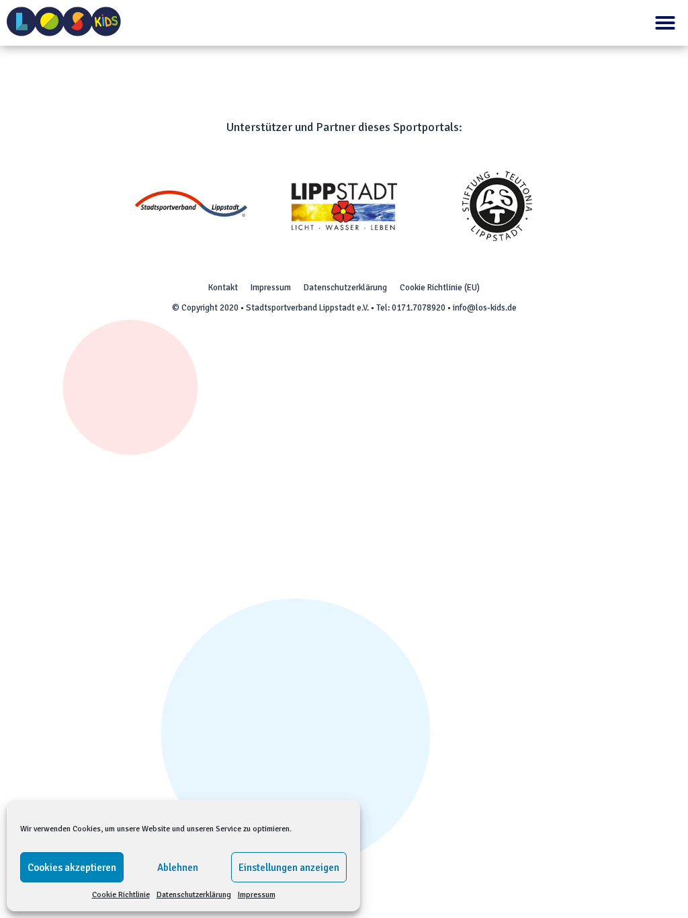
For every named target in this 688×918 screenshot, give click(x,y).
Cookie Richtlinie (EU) (440, 287)
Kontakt (223, 287)
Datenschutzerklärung (194, 895)
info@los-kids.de (485, 307)
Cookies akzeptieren (72, 868)
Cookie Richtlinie (121, 895)
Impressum (256, 895)
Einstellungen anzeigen (289, 868)
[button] (665, 23)
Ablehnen (177, 868)
